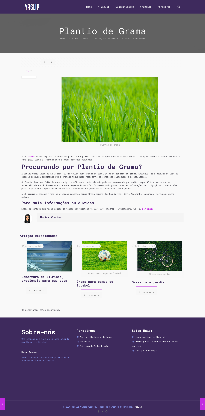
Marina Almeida (50, 217)
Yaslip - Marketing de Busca (96, 337)
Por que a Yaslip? (146, 350)
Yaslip (138, 406)
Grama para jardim (148, 282)
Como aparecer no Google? (150, 337)
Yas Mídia (85, 341)
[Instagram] (106, 411)
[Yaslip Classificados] (31, 7)
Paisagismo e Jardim (106, 38)
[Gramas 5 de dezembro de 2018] (2, 404)
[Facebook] (98, 411)
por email (147, 208)
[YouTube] (102, 411)
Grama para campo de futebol (95, 283)
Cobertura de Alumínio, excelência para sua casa (44, 279)
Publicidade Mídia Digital (95, 346)
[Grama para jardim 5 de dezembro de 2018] (202, 404)
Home (62, 38)
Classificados (80, 38)
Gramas (31, 156)
